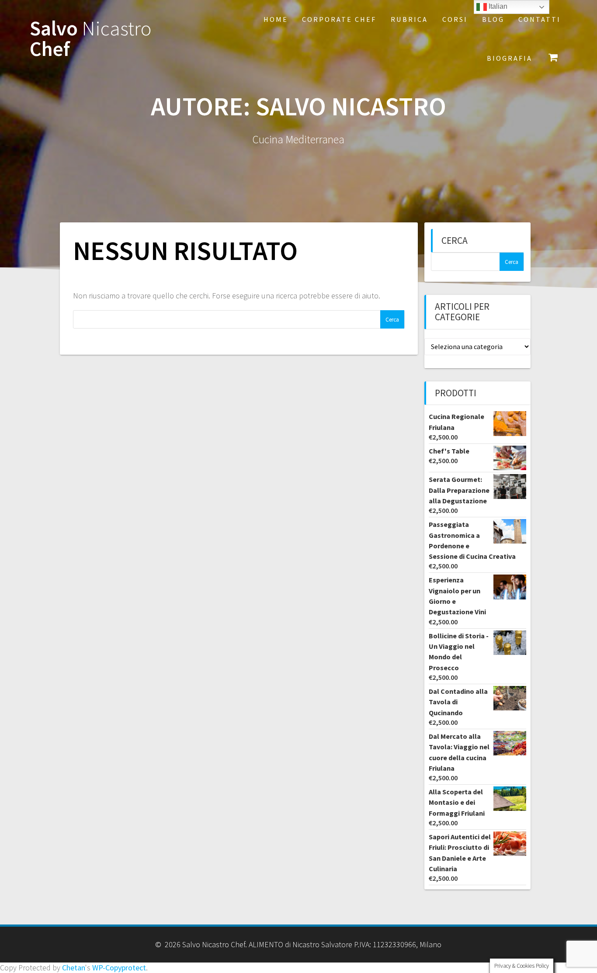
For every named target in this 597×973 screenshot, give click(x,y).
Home (276, 19)
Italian (497, 6)
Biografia (509, 58)
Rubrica (409, 19)
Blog (493, 19)
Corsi (455, 19)
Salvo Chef (91, 38)
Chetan (73, 968)
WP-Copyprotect (119, 968)
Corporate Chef (339, 19)
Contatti (539, 19)
